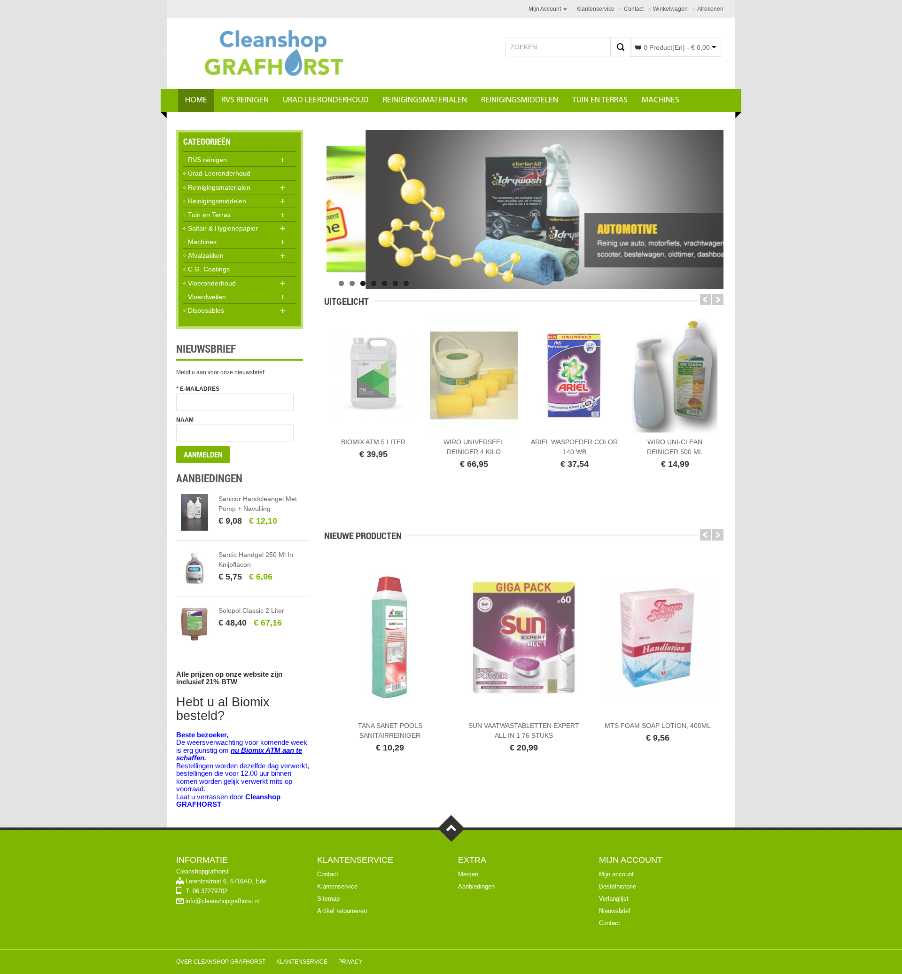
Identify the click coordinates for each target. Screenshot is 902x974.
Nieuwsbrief (614, 910)
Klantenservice (337, 886)
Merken (468, 874)
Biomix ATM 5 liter (373, 442)
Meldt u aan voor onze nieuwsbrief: (220, 372)
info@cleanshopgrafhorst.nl (223, 900)
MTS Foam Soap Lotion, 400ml (658, 725)
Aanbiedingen (476, 886)
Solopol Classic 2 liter (251, 610)
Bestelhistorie (617, 886)
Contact (327, 874)
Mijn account (616, 874)
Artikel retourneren (342, 910)
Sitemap (328, 898)
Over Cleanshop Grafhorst (220, 962)
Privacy (350, 962)
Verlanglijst (614, 898)
